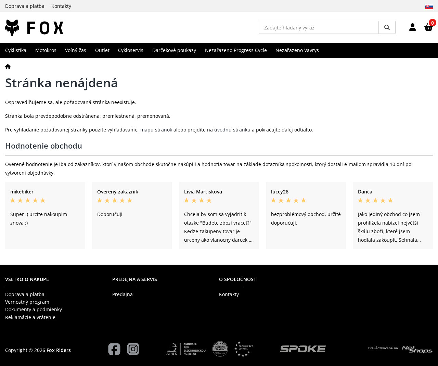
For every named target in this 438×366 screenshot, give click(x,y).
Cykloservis (130, 50)
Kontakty (61, 6)
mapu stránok (156, 129)
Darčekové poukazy (174, 50)
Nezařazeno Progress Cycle (236, 50)
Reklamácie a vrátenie (30, 317)
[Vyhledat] (387, 27)
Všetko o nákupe (27, 279)
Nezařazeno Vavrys (297, 50)
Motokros (45, 50)
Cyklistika (15, 50)
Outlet (102, 50)
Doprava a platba (24, 6)
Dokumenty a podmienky (33, 309)
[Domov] (8, 66)
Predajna (122, 294)
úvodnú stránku (232, 129)
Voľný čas (75, 50)
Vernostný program (27, 302)
